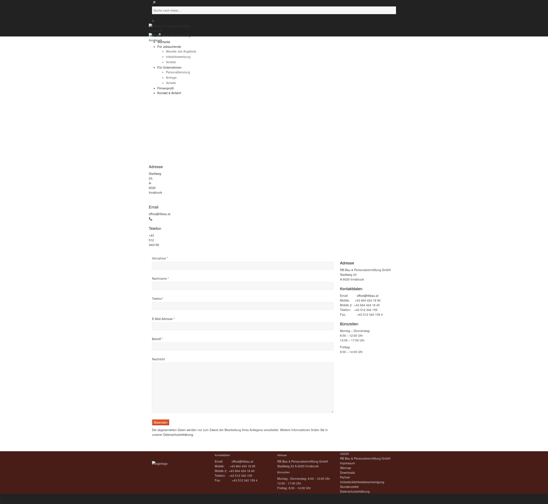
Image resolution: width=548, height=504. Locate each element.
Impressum (347, 463)
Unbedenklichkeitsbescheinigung (362, 482)
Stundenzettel (349, 486)
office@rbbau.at (159, 214)
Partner (345, 477)
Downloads (347, 472)
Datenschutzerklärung (178, 434)
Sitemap (345, 468)
